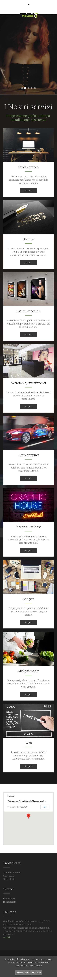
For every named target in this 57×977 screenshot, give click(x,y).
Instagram (10, 901)
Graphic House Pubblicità (22, 88)
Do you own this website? (17, 807)
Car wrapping (28, 455)
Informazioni (23, 973)
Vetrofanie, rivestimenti (28, 383)
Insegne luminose (28, 527)
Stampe (28, 239)
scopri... (7, 937)
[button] (28, 816)
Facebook (10, 898)
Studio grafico (28, 167)
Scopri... (28, 190)
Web (28, 743)
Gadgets (28, 599)
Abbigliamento (28, 671)
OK (45, 807)
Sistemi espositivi (28, 311)
